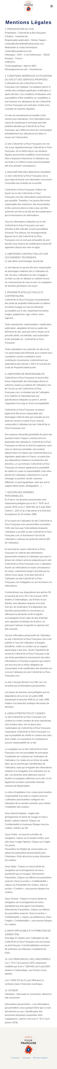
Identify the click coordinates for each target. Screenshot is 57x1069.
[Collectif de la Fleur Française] (28, 6)
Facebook (15, 1058)
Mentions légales (40, 1058)
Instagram (26, 1058)
